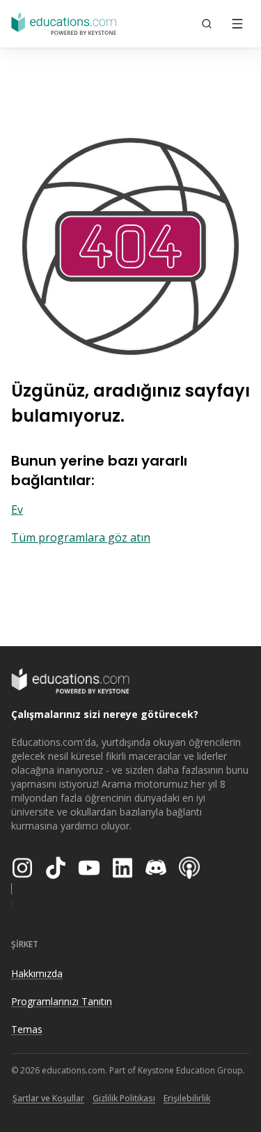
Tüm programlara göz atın (80, 537)
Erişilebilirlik (187, 1098)
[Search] (206, 23)
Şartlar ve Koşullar (48, 1098)
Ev (17, 509)
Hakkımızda (37, 973)
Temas (26, 1029)
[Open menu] (237, 23)
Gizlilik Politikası (124, 1098)
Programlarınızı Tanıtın (61, 1001)
